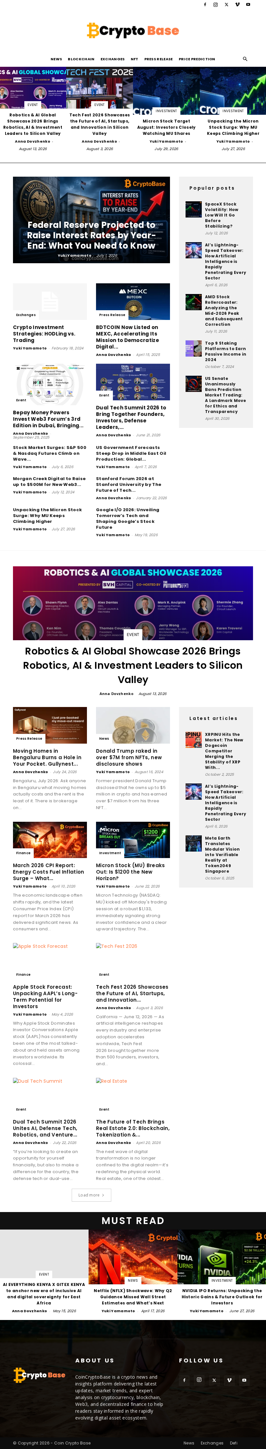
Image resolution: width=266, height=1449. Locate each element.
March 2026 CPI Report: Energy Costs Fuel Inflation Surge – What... (48, 872)
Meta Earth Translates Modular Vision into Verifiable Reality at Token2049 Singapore (222, 854)
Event (33, 104)
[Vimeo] (237, 4)
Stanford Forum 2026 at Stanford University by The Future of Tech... (128, 484)
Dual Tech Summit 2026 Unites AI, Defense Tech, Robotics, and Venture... (45, 1128)
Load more (89, 1195)
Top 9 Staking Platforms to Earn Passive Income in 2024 (225, 351)
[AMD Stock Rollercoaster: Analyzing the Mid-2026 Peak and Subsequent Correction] (194, 302)
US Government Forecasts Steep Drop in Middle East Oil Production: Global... (131, 453)
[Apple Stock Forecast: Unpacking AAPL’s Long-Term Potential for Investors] (50, 961)
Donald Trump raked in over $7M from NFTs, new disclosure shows (129, 757)
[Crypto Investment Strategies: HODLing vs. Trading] (50, 301)
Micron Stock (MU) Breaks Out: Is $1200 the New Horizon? (130, 872)
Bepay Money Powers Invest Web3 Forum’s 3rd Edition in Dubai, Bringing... (48, 419)
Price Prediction (197, 59)
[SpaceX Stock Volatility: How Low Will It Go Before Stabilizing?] (194, 209)
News (56, 59)
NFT (135, 59)
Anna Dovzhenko (32, 141)
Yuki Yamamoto (166, 141)
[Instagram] (216, 4)
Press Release (158, 59)
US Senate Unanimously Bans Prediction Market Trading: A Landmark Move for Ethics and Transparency (225, 395)
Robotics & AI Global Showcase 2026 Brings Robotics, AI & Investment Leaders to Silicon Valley (133, 665)
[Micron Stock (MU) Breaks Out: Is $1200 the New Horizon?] (133, 840)
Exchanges (113, 59)
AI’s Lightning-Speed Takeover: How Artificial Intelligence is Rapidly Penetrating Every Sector (225, 261)
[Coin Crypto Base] (133, 30)
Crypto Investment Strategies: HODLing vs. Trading (44, 334)
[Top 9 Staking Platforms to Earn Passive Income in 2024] (194, 348)
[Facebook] (205, 4)
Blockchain (81, 59)
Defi (233, 1443)
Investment (166, 111)
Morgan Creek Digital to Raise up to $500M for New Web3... (49, 482)
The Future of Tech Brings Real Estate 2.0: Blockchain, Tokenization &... (133, 1128)
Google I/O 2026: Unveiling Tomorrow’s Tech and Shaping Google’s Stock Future (127, 518)
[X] (226, 4)
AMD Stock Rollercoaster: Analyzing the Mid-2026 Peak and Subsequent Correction (224, 310)
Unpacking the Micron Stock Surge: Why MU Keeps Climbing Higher (47, 515)
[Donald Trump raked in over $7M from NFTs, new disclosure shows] (133, 725)
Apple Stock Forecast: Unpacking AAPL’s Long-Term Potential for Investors (45, 997)
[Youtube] (248, 4)
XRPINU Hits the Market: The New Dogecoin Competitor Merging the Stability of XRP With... (224, 751)
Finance (23, 853)
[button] (245, 59)
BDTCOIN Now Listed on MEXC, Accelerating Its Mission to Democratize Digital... (127, 337)
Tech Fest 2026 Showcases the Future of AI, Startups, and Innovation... (132, 993)
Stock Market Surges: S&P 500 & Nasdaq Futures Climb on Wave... (49, 453)
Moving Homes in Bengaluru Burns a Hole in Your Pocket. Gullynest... (47, 757)
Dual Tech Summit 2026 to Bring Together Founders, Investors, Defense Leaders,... (131, 417)
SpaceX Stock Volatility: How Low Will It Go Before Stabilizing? (221, 215)
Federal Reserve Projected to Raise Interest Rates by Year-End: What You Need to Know (91, 235)
